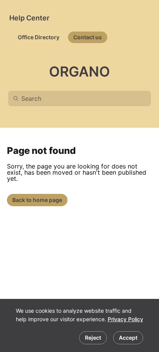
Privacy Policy (125, 319)
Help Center (29, 18)
